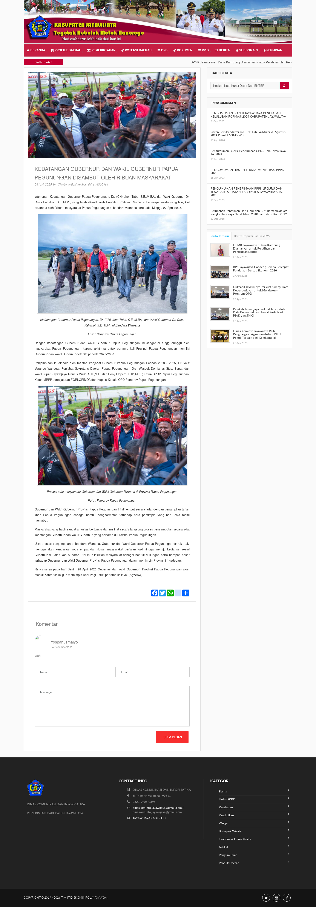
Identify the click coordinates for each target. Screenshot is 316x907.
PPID (205, 50)
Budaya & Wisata (230, 831)
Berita (224, 50)
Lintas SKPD (227, 799)
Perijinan (273, 50)
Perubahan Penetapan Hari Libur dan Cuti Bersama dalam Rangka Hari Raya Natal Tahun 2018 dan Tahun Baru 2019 (248, 212)
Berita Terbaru (219, 236)
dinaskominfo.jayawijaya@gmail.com (158, 807)
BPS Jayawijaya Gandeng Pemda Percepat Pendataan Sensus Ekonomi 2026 (260, 268)
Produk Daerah (229, 863)
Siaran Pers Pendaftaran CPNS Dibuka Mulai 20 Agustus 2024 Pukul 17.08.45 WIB (247, 133)
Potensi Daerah (138, 50)
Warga (223, 823)
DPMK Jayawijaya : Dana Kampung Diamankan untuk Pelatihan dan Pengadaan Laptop (256, 248)
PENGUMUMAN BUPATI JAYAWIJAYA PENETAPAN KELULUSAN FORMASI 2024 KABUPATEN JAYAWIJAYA (248, 114)
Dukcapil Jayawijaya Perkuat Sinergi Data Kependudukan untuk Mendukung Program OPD (260, 290)
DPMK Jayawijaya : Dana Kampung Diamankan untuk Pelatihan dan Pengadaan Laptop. (232, 62)
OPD (163, 50)
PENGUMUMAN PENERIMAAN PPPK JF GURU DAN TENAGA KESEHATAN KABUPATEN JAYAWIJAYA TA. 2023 (246, 192)
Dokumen (184, 50)
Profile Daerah (67, 50)
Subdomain (248, 50)
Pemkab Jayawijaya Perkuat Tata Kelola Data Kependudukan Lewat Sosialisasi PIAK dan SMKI (259, 312)
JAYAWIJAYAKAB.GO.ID (149, 818)
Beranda (37, 50)
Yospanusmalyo (64, 642)
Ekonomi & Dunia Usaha (235, 839)
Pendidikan (226, 815)
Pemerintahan (103, 50)
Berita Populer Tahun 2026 (252, 236)
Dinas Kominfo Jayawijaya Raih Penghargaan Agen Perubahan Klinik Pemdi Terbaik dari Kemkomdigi (257, 334)
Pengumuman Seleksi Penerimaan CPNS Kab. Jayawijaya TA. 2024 (248, 152)
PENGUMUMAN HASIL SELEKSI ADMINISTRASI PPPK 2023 (247, 171)
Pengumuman (228, 855)
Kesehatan (226, 807)
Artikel (223, 847)
